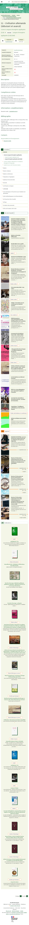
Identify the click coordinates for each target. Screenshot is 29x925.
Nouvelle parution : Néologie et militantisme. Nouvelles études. (14, 565)
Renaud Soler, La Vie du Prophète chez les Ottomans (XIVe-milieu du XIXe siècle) (14, 837)
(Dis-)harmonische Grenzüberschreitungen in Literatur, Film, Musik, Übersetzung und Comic (14, 699)
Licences (18, 15)
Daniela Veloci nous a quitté (17, 243)
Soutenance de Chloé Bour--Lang (18, 256)
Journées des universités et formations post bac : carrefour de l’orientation (18, 399)
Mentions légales (15, 911)
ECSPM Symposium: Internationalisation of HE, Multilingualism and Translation (18, 320)
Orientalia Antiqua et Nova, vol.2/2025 (14, 741)
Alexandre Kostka (7, 140)
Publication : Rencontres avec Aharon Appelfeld (14, 720)
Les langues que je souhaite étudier (20, 1)
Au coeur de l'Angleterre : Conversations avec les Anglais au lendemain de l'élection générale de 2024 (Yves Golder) (14, 812)
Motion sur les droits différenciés (15, 236)
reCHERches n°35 (14, 765)
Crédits (21, 911)
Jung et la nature (14, 882)
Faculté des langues (8, 41)
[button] (9, 1)
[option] (14, 224)
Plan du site (8, 911)
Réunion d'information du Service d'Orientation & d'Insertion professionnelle (17, 478)
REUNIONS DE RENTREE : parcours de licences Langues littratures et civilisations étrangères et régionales (18, 439)
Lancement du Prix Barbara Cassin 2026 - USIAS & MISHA (17, 334)
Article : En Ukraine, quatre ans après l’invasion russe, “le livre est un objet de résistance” (18, 367)
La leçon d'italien (14, 788)
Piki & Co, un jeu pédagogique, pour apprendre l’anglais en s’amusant (18, 391)
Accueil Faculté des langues (5, 15)
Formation (13, 15)
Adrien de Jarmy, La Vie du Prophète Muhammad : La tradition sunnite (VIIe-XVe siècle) (14, 860)
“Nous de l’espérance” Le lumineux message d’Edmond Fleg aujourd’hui (14, 676)
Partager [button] (17, 896)
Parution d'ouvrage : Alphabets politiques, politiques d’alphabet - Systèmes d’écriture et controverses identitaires (14, 584)
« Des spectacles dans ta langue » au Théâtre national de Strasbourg (18, 350)
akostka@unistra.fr (13, 111)
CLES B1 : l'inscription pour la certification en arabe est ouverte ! (17, 304)
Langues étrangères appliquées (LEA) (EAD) (13, 17)
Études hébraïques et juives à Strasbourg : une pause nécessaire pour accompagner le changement (18, 271)
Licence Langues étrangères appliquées (9, 16)
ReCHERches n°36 (14, 541)
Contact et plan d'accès (15, 905)
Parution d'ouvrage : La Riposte (14, 603)
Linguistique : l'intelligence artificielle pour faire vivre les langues (17, 408)
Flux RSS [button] (24, 896)
